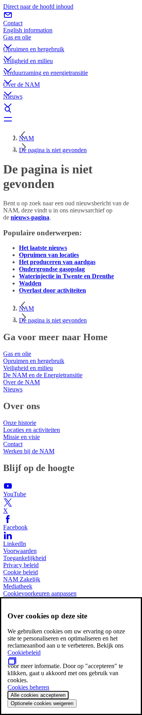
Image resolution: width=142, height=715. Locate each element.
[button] (71, 40)
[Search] (71, 109)
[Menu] (71, 119)
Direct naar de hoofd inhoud (38, 6)
